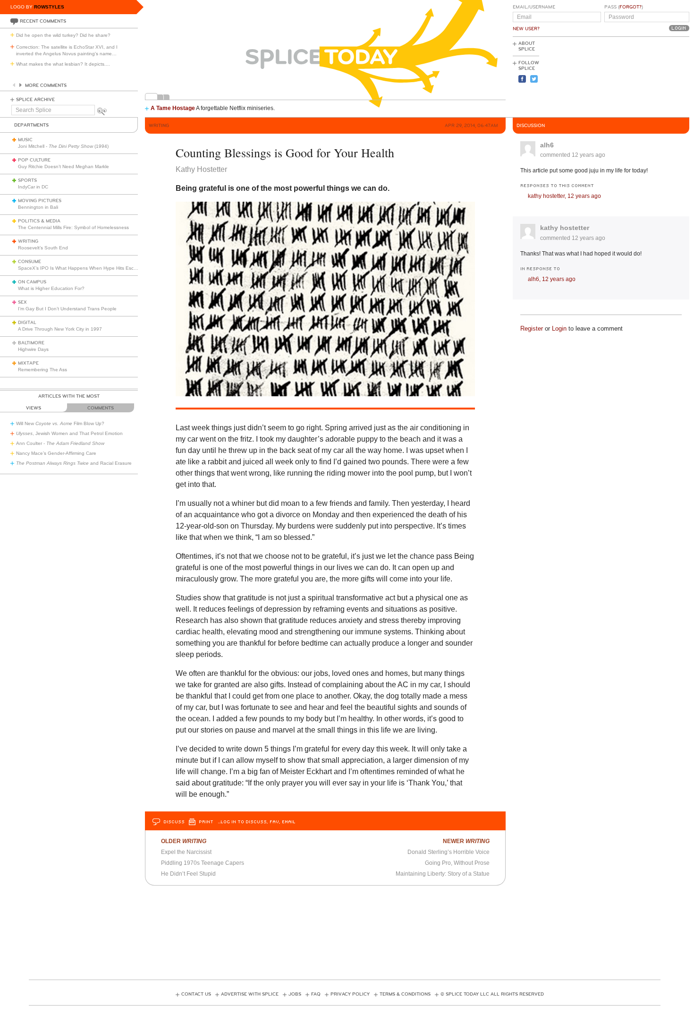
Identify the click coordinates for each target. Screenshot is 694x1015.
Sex (22, 302)
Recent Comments (43, 21)
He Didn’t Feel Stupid (188, 873)
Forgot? (630, 7)
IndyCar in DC (33, 186)
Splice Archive (35, 99)
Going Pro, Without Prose (457, 863)
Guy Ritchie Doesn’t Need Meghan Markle (63, 166)
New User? (526, 29)
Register (531, 328)
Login (559, 328)
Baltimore (31, 343)
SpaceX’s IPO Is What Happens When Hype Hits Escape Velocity (89, 268)
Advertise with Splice (250, 994)
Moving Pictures (39, 201)
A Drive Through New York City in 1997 (60, 329)
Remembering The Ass (42, 369)
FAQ (316, 994)
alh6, (552, 279)
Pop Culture (34, 160)
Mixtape (28, 363)
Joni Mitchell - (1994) (63, 146)
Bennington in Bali (38, 207)
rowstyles (49, 6)
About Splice (526, 46)
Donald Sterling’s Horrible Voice (448, 852)
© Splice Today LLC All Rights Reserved (492, 994)
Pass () (623, 7)
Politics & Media (39, 221)
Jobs (294, 994)
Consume (29, 261)
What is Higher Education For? (51, 288)
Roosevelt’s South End (43, 247)
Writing (28, 241)
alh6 (547, 145)
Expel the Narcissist (186, 852)
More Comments (46, 85)
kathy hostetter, (564, 196)
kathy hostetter (564, 227)
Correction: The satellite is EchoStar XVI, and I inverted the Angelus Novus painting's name (67, 50)
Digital (27, 322)
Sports (27, 180)
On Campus (32, 282)
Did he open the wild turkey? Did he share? (63, 35)
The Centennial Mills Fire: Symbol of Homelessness (73, 227)
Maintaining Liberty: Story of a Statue (443, 873)
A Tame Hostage (173, 108)
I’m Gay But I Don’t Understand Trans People (67, 308)
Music (25, 140)
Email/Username (534, 7)
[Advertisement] (646, 76)
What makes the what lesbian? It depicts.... (63, 64)
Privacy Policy (350, 994)
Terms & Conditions (405, 994)
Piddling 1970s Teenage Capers (202, 863)
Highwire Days (33, 349)
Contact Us (196, 994)
